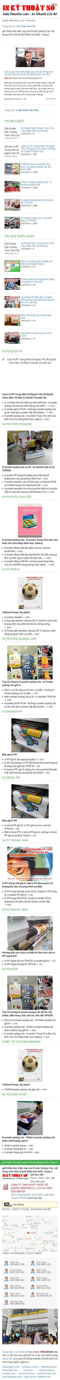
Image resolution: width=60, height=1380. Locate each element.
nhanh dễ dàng (10, 1358)
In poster (10, 969)
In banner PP (12, 711)
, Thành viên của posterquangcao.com (23, 78)
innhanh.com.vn (30, 1367)
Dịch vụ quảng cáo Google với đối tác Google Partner (37, 262)
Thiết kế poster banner (21, 1041)
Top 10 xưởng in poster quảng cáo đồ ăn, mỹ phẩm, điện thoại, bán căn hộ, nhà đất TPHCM (27, 1014)
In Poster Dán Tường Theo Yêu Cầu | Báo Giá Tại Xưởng (37, 129)
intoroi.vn (28, 1370)
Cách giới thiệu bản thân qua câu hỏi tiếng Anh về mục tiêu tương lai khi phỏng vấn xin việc (28, 73)
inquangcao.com (10, 1367)
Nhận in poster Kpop (15, 1145)
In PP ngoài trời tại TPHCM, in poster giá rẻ (27, 961)
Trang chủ (7, 26)
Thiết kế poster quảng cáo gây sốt (22, 1089)
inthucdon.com (9, 1370)
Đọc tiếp (50, 99)
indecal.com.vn (46, 1370)
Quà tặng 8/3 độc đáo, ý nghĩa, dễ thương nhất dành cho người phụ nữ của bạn (37, 300)
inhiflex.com (44, 1376)
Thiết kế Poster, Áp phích (16, 612)
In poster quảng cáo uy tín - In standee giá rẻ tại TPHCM (28, 469)
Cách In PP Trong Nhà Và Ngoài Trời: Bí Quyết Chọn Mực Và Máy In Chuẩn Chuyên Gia (38, 149)
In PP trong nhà (15, 840)
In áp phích (11, 569)
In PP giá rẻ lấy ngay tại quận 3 (20, 759)
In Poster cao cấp (17, 496)
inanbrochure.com (46, 1373)
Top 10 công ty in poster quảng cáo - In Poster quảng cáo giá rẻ (27, 683)
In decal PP (11, 777)
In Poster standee (17, 424)
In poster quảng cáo (19, 638)
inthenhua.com (48, 1367)
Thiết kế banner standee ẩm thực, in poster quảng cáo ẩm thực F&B (36, 166)
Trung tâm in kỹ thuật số (15, 1352)
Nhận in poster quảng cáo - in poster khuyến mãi (36, 183)
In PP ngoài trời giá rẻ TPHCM (20, 964)
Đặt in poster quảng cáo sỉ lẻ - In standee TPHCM (29, 696)
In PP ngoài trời (15, 909)
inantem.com (8, 1373)
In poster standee (13, 617)
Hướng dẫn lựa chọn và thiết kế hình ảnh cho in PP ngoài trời (28, 954)
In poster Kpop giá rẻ (15, 1149)
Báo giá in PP (9, 754)
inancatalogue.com (12, 1376)
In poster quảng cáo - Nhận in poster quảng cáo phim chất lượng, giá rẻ (28, 1139)
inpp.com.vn (30, 1376)
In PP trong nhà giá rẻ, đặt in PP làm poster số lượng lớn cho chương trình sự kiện (27, 885)
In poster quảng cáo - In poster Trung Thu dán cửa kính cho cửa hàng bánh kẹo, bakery (30, 541)
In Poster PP (12, 351)
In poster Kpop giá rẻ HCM (18, 1152)
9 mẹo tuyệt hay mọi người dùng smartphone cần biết (38, 280)
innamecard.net (26, 1373)
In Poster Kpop (14, 1094)
